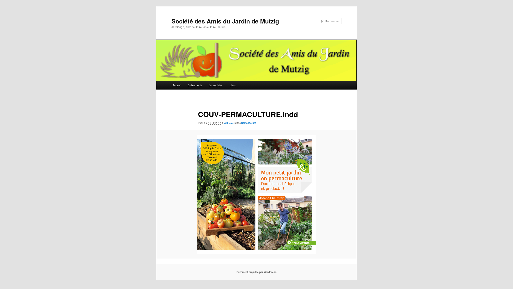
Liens (233, 85)
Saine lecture (248, 123)
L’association (215, 85)
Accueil (177, 85)
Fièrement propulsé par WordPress (256, 272)
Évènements (195, 85)
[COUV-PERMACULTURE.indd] (256, 194)
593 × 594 (229, 123)
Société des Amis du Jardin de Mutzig (225, 21)
